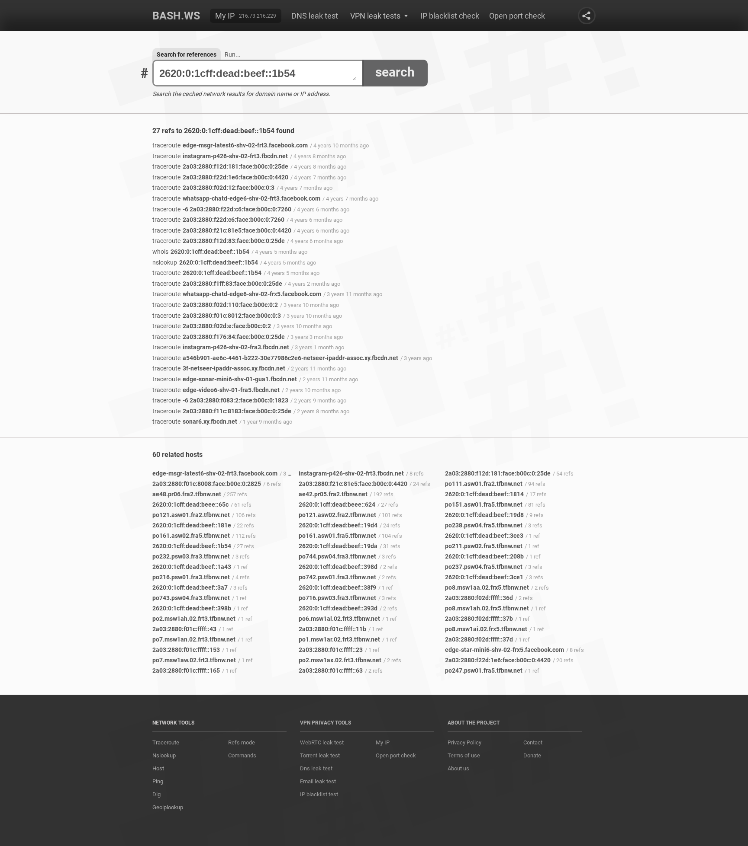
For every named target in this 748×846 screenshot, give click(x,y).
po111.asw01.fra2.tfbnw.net (483, 483)
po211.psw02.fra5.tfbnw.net (483, 546)
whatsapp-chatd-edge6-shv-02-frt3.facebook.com (236, 198)
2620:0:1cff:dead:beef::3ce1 (484, 577)
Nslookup (164, 755)
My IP (225, 15)
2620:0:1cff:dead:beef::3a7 (190, 587)
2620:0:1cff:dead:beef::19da (338, 546)
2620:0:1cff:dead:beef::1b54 (200, 251)
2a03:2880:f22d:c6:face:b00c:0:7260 (218, 219)
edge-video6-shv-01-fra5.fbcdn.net (216, 389)
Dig (156, 794)
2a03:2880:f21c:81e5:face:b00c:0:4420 (221, 230)
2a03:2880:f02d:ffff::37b (479, 618)
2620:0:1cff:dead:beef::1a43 (191, 566)
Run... (233, 54)
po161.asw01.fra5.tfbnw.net (337, 535)
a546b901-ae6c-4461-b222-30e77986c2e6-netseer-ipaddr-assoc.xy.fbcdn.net (275, 357)
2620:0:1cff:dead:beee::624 (337, 504)
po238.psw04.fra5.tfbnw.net (483, 525)
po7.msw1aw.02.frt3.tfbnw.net (194, 660)
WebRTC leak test (322, 742)
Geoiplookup (167, 807)
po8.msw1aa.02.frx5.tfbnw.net (487, 587)
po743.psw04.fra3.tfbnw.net (191, 597)
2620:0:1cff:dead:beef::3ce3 (484, 535)
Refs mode (241, 742)
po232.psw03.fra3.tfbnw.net (191, 556)
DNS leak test (314, 15)
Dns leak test (316, 768)
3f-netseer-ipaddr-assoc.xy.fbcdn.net (218, 368)
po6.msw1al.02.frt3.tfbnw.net (339, 618)
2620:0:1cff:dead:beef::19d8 (484, 514)
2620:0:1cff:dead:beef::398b (191, 608)
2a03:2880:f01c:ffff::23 (331, 649)
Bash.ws (176, 16)
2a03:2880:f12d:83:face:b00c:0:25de (218, 240)
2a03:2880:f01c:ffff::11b (332, 629)
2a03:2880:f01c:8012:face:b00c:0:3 (216, 315)
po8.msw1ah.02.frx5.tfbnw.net (487, 608)
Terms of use (464, 755)
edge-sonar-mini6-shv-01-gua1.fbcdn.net (224, 379)
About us (458, 768)
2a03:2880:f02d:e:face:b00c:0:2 (211, 325)
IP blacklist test (319, 794)
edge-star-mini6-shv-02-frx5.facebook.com (504, 649)
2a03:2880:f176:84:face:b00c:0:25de (218, 336)
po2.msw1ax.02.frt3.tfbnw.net (340, 660)
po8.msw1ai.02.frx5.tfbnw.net (486, 629)
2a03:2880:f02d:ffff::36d (479, 597)
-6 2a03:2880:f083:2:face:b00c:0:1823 (220, 400)
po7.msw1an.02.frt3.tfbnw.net (193, 639)
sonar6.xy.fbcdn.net (194, 421)
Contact (532, 742)
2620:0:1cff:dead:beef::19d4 (338, 525)
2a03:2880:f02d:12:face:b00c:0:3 (213, 187)
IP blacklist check (449, 15)
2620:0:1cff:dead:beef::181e (191, 525)
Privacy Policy (464, 742)
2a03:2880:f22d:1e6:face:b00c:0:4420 (220, 177)
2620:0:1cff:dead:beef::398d (338, 566)
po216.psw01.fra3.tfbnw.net (191, 577)
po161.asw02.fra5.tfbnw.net (191, 535)
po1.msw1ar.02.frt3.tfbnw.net (339, 639)
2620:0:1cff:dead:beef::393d (338, 608)
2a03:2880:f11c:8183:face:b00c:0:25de (221, 411)
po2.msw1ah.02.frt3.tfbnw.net (193, 618)
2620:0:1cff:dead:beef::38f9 (337, 587)
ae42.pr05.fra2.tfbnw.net (333, 494)
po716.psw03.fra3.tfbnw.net (337, 597)
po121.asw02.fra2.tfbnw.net (337, 514)
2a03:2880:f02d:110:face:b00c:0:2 (215, 304)
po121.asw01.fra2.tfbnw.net (191, 514)
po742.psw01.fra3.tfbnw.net (337, 577)
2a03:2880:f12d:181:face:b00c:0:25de (220, 166)
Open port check (517, 15)
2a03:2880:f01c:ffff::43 (184, 629)
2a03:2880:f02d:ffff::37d (479, 639)
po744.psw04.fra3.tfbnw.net (337, 556)
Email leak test (318, 781)
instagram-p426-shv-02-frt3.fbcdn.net (220, 156)
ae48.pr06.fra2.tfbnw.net (186, 494)
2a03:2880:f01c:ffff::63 (331, 670)
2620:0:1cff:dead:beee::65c (190, 504)
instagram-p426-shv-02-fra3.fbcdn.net (220, 347)
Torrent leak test (320, 755)
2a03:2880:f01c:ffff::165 (186, 670)
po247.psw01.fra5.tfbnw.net (483, 670)
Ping (157, 781)
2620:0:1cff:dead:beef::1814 (484, 494)
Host (158, 768)
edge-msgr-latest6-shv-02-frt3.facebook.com (230, 145)
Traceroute (165, 742)
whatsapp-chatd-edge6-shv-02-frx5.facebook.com (236, 294)
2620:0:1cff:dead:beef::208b (484, 556)
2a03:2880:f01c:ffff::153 (186, 649)
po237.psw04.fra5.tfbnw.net (483, 566)
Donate (532, 755)
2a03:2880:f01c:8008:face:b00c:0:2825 (206, 483)
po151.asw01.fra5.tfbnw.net (483, 504)
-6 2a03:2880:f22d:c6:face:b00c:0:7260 (221, 209)
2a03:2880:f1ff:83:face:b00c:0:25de (217, 283)
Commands (242, 755)
